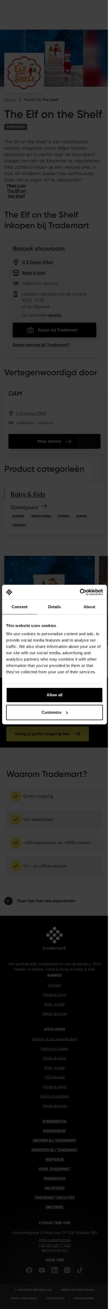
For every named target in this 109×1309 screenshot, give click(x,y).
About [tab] (89, 607)
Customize (51, 712)
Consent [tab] (20, 607)
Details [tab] (54, 607)
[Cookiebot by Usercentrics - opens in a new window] (80, 592)
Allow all (54, 695)
